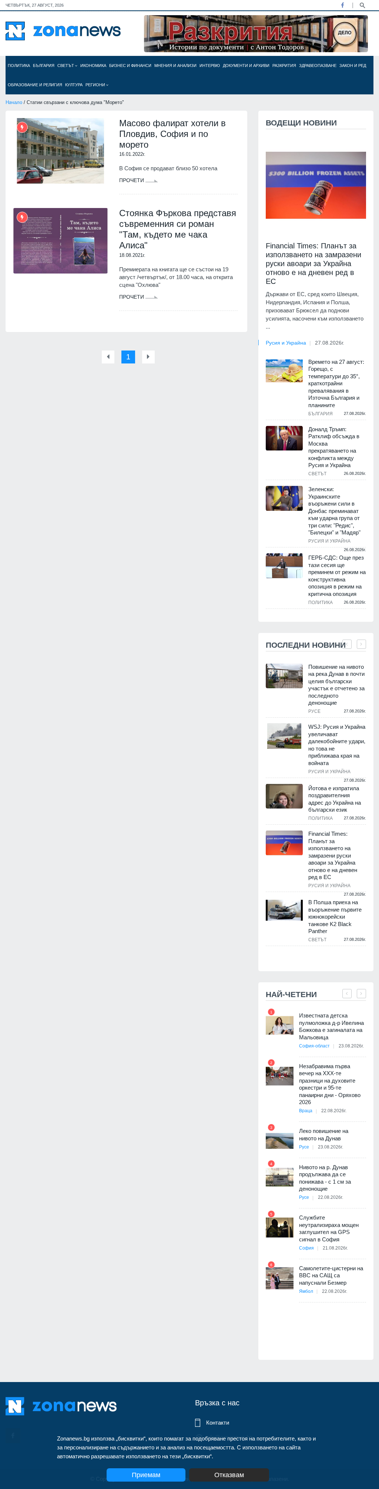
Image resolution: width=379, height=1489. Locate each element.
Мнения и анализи (175, 65)
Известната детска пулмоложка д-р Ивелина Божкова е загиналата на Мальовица (331, 1026)
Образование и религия (35, 85)
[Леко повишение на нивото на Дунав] (280, 1140)
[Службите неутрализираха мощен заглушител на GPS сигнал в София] (280, 1227)
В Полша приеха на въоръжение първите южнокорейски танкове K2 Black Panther (335, 916)
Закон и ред (352, 65)
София (306, 1248)
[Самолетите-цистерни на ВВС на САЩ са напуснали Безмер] (280, 1278)
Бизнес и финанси (130, 65)
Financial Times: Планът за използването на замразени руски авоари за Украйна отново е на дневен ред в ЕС (313, 263)
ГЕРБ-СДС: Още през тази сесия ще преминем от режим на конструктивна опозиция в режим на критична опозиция (337, 575)
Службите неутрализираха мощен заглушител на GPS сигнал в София (329, 1228)
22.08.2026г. (333, 1110)
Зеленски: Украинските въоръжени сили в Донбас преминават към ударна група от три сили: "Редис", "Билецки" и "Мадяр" (334, 511)
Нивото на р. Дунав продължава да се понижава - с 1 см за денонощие (325, 1178)
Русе (314, 711)
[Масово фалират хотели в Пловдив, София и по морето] (60, 151)
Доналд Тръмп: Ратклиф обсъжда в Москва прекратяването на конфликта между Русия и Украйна (333, 447)
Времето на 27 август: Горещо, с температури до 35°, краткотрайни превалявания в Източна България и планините (336, 383)
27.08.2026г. (329, 343)
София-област (314, 1046)
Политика (19, 65)
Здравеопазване (317, 65)
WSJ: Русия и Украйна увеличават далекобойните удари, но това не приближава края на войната (336, 745)
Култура (74, 85)
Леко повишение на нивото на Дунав (323, 1134)
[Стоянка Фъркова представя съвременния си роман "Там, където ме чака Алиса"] (60, 241)
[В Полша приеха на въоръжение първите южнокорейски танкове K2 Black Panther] (284, 910)
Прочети (132, 180)
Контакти (217, 1422)
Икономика (93, 65)
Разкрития (284, 65)
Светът (66, 65)
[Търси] (362, 5)
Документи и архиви (246, 65)
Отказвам (229, 1475)
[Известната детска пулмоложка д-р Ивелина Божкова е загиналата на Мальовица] (280, 1025)
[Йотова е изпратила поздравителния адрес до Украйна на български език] (284, 796)
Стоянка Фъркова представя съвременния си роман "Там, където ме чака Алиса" (177, 229)
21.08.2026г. (335, 1248)
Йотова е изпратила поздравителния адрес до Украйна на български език (334, 799)
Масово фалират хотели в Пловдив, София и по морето (172, 134)
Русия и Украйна (286, 343)
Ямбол (306, 1291)
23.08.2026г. (351, 1046)
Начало (14, 102)
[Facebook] (342, 5)
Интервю (209, 65)
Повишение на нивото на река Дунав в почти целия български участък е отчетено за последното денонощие (336, 685)
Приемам (146, 1475)
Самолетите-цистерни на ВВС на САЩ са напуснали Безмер (331, 1275)
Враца (305, 1110)
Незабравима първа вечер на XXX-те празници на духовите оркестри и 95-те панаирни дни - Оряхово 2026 (329, 1084)
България (43, 65)
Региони (95, 85)
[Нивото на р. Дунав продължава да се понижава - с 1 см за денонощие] (280, 1177)
